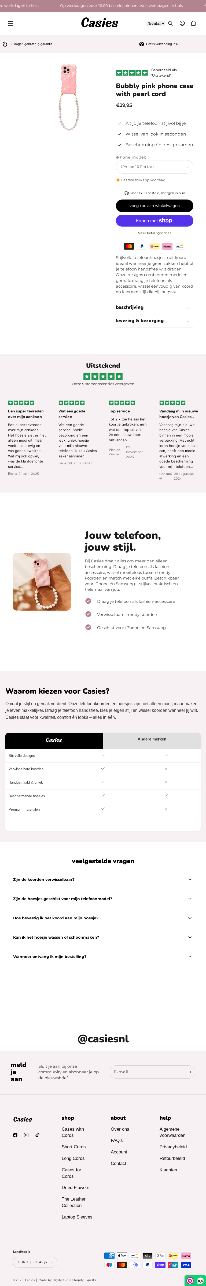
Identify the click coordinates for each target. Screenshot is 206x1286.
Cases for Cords (71, 1173)
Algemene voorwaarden (172, 1132)
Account (119, 1152)
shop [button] (68, 1118)
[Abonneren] (189, 1072)
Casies (30, 1280)
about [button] (118, 1118)
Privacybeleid (173, 1146)
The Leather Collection (74, 1202)
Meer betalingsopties (154, 233)
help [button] (165, 1118)
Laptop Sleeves (77, 1217)
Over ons (120, 1129)
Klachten (168, 1169)
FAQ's (117, 1140)
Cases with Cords (73, 1132)
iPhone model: (131, 157)
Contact (118, 1163)
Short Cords (74, 1146)
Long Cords (73, 1158)
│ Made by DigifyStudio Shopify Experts (66, 1280)
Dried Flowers (76, 1187)
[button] (10, 23)
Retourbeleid (172, 1158)
